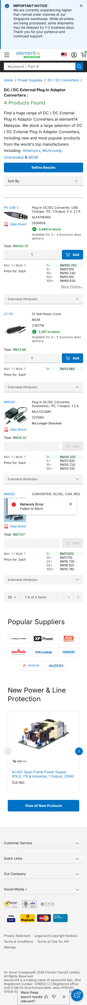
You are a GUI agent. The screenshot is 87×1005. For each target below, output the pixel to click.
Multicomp (52, 150)
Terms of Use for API (53, 941)
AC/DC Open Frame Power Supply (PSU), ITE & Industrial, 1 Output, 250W (43, 774)
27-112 (8, 314)
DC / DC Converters (63, 80)
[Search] (79, 66)
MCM (33, 157)
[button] (7, 55)
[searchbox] (39, 66)
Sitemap (10, 947)
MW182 (9, 494)
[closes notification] (81, 6)
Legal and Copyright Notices (56, 936)
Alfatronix (31, 150)
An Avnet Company (18, 972)
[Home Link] (37, 55)
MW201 (9, 402)
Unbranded (14, 157)
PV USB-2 (11, 207)
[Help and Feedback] (77, 995)
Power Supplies (30, 80)
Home (8, 80)
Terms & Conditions (18, 941)
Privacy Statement (17, 936)
